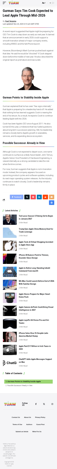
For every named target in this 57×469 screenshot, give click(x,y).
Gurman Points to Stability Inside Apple (24, 381)
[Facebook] (36, 404)
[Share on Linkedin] (39, 197)
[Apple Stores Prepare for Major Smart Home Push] (10, 298)
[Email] (51, 197)
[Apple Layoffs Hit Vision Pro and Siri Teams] (10, 324)
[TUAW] (13, 3)
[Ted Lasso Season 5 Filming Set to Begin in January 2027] (10, 220)
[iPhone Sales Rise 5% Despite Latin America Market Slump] (10, 337)
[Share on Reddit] (45, 197)
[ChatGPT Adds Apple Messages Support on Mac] (10, 363)
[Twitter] (44, 404)
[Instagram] (52, 404)
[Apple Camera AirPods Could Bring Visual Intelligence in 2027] (10, 311)
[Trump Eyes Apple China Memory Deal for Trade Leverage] (10, 233)
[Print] (51, 202)
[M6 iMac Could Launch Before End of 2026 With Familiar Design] (10, 285)
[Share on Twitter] (27, 197)
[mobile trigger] (5, 3)
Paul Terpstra (10, 21)
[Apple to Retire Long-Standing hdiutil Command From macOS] (10, 272)
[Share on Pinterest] (33, 197)
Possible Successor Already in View (19, 385)
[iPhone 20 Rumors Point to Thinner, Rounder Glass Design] (10, 259)
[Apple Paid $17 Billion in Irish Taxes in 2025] (10, 350)
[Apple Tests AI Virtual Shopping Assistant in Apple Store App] (10, 246)
